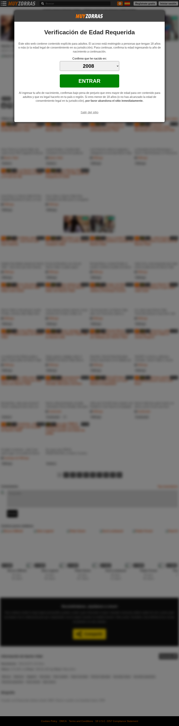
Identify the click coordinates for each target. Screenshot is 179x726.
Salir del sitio (89, 112)
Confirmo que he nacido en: (89, 58)
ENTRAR (89, 81)
